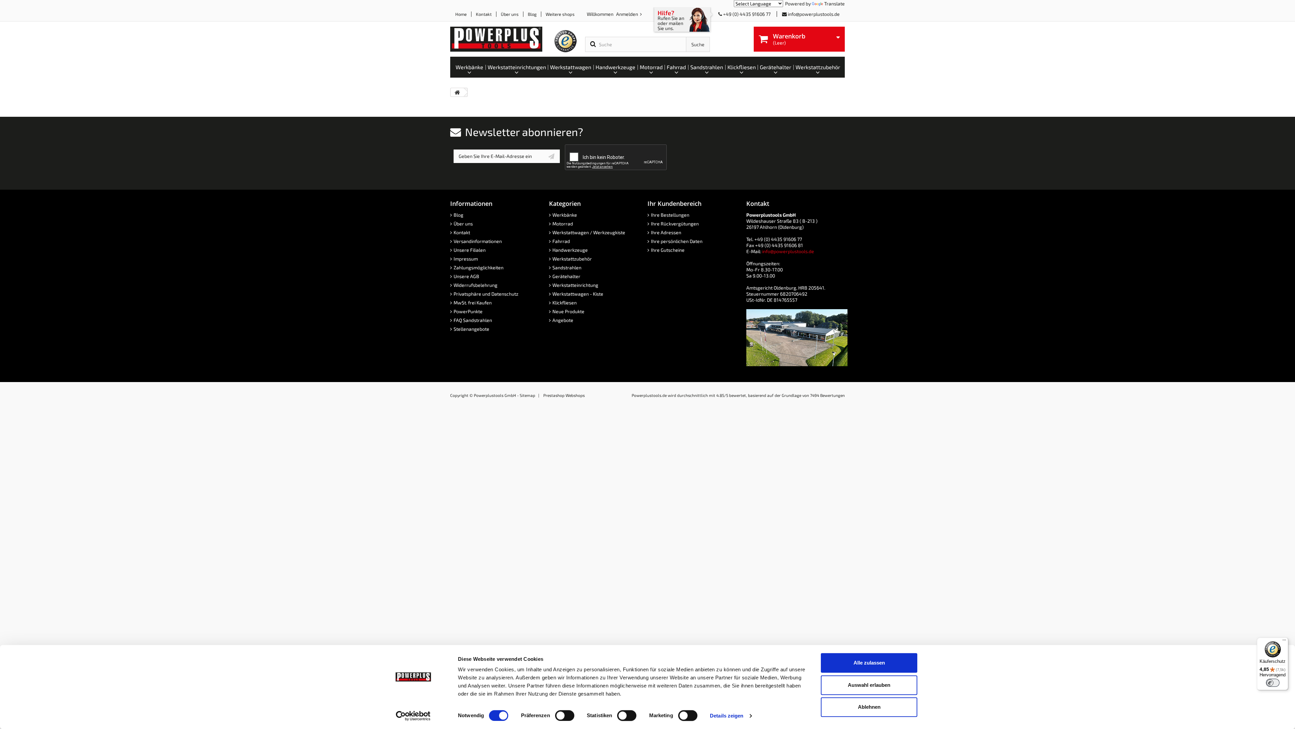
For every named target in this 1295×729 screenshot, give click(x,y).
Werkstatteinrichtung (575, 285)
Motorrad (562, 223)
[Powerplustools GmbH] (501, 39)
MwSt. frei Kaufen (473, 302)
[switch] (564, 715)
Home (461, 14)
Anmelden (627, 14)
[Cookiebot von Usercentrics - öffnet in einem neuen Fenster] (413, 716)
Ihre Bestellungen (670, 215)
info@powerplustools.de (814, 14)
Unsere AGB (466, 276)
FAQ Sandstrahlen (473, 320)
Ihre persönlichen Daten (676, 241)
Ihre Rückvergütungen (675, 223)
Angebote (562, 320)
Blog (532, 14)
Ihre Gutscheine (668, 250)
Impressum (466, 259)
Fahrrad (561, 241)
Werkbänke (564, 215)
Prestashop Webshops (564, 395)
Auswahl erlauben (869, 685)
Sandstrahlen (566, 267)
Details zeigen (726, 716)
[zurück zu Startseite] (457, 92)
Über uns (510, 14)
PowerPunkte (468, 311)
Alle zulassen (869, 663)
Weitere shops (560, 14)
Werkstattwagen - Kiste (577, 294)
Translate (834, 3)
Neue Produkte (568, 311)
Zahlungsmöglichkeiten (478, 267)
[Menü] (1284, 642)
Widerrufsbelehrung (475, 285)
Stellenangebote (471, 329)
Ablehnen (869, 707)
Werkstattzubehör (572, 259)
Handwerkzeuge (570, 250)
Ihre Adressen (666, 232)
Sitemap (527, 395)
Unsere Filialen (470, 250)
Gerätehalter (566, 276)
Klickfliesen (564, 302)
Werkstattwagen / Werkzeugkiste (588, 232)
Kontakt (484, 14)
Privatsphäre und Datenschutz (486, 294)
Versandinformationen (478, 241)
